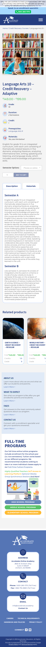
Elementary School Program (23, 513)
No (40, 6)
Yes (36, 6)
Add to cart (21, 175)
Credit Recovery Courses (18, 28)
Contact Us (23, 608)
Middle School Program (23, 507)
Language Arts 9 (15, 131)
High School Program (22, 502)
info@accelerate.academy (22, 606)
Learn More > (9, 387)
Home (5, 28)
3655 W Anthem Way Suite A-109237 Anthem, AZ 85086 (23, 566)
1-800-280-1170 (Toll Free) (26, 585)
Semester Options (11, 167)
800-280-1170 (24, 12)
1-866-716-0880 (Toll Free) (25, 588)
